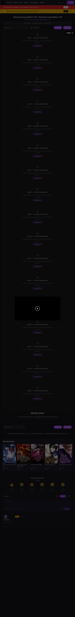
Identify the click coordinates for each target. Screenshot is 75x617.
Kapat (69, 33)
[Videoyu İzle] (37, 308)
